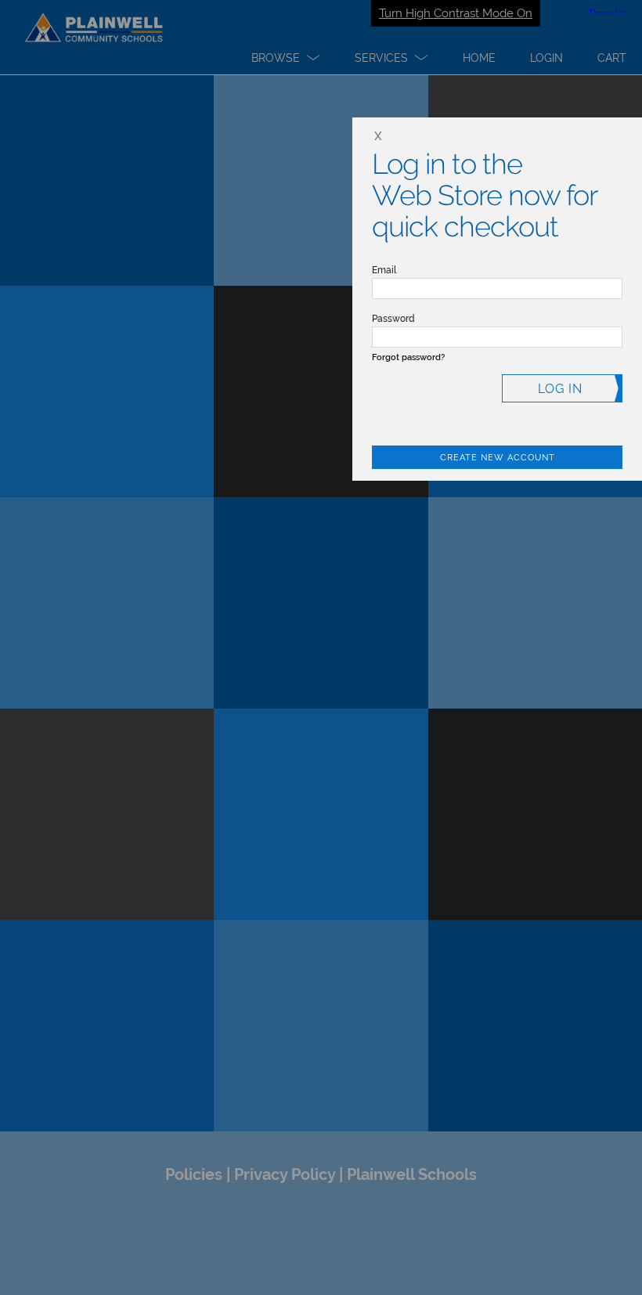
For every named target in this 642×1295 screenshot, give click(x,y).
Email (384, 270)
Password (393, 318)
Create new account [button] (497, 458)
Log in (560, 388)
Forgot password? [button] (408, 357)
